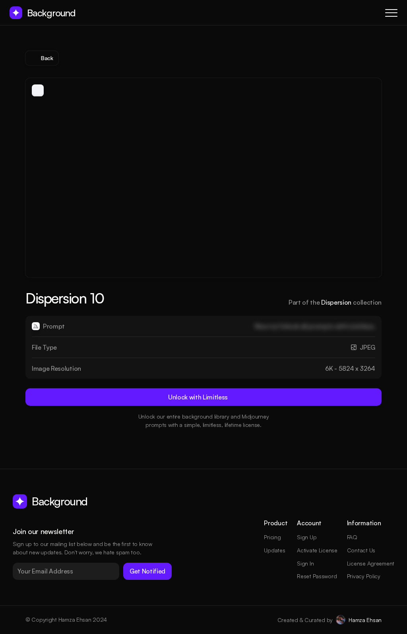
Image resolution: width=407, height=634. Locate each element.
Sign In (305, 563)
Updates (274, 550)
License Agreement (370, 563)
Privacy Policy (363, 576)
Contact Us (361, 550)
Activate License (317, 550)
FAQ (352, 537)
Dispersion (336, 302)
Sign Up (306, 537)
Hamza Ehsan (365, 619)
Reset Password (317, 576)
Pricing (272, 537)
